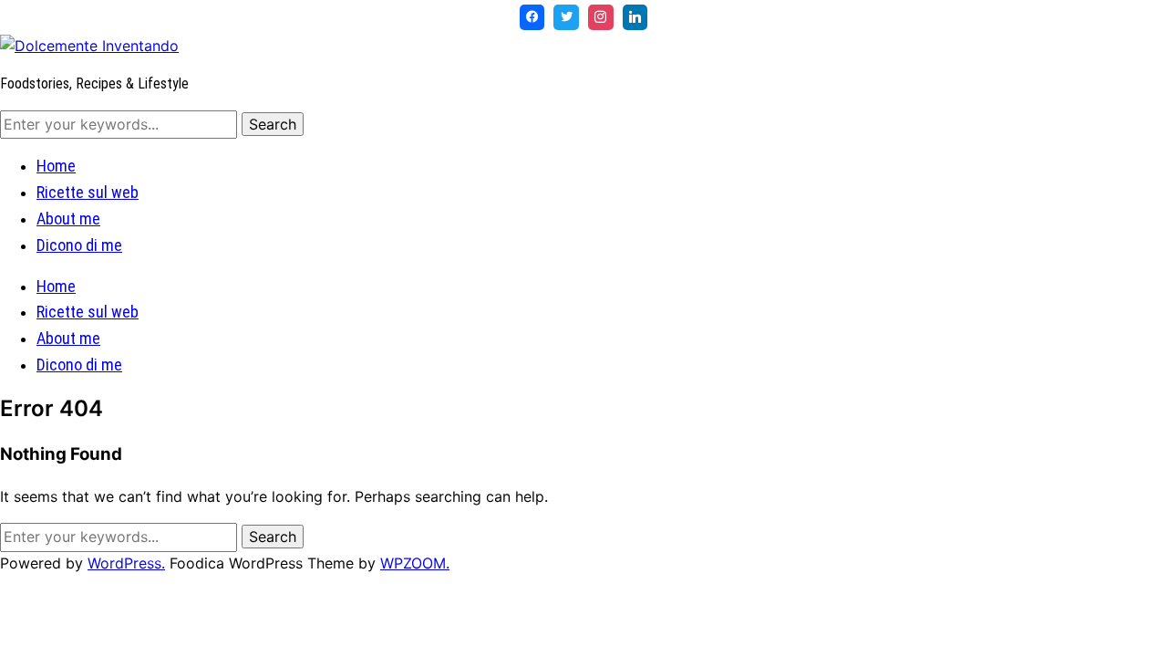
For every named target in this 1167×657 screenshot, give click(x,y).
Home (56, 165)
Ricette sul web (87, 192)
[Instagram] (601, 17)
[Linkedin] (635, 17)
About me (68, 218)
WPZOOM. (414, 563)
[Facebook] (532, 17)
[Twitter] (566, 17)
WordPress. (126, 563)
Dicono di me (79, 245)
